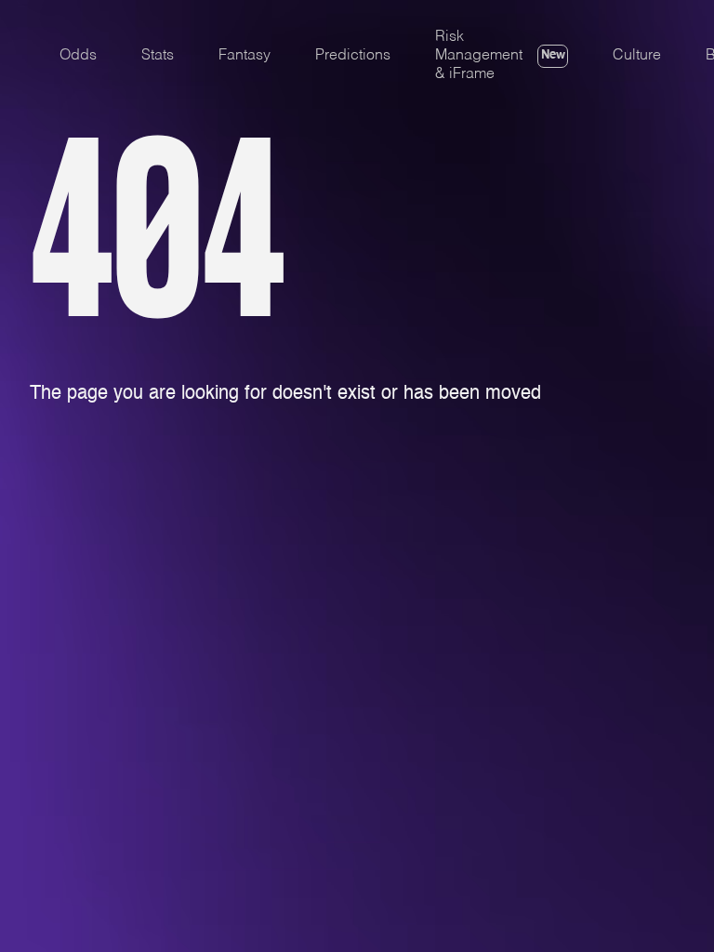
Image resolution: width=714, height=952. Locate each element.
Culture (637, 55)
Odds (78, 55)
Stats (157, 55)
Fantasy (244, 55)
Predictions (352, 55)
